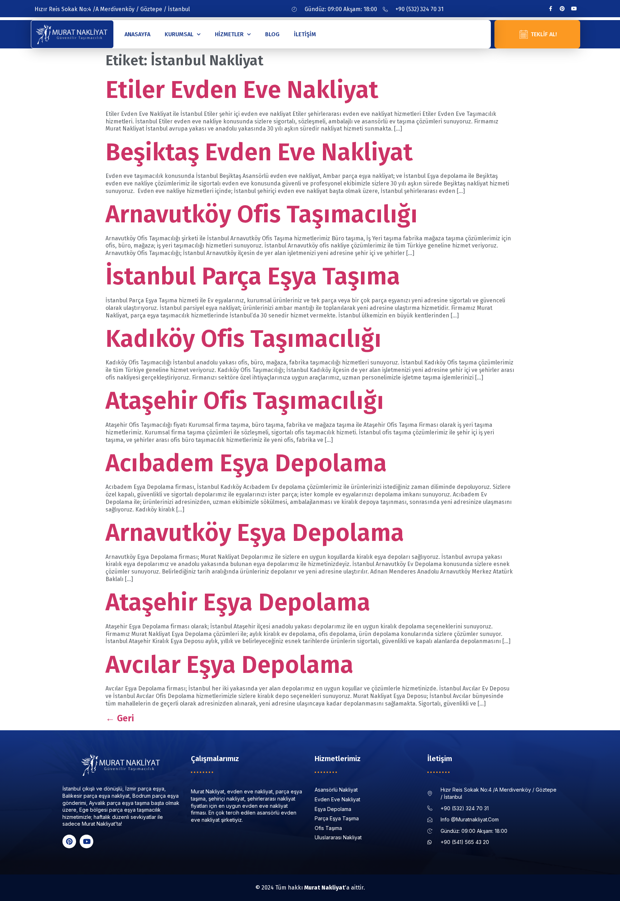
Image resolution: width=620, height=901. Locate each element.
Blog (272, 34)
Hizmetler (229, 34)
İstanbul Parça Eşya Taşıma (252, 276)
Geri (119, 718)
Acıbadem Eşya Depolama (246, 463)
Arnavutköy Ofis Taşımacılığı (261, 214)
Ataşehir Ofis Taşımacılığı (244, 400)
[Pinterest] (562, 9)
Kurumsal (179, 34)
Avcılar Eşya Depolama (229, 664)
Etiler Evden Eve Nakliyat (241, 89)
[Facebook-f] (550, 9)
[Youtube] (574, 9)
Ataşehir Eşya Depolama (237, 602)
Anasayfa (137, 34)
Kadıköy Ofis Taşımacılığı (243, 338)
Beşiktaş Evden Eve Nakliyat (259, 152)
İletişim (305, 34)
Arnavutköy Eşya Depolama (254, 532)
